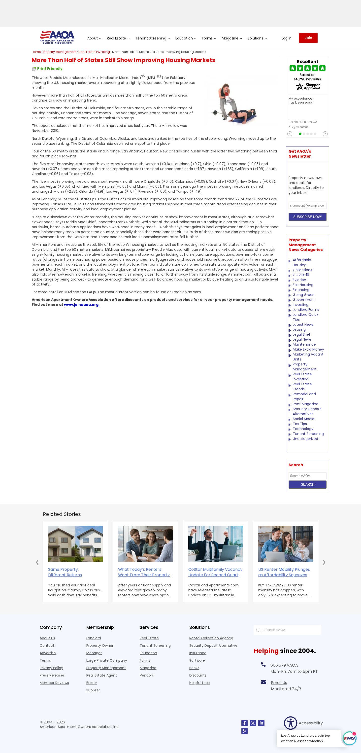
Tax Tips (300, 423)
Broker (91, 682)
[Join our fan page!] (244, 723)
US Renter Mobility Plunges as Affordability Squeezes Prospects (284, 572)
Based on (307, 76)
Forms (145, 660)
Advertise (48, 652)
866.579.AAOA (284, 665)
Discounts (197, 675)
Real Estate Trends (302, 387)
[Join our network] (261, 723)
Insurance (197, 652)
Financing (301, 289)
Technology (303, 428)
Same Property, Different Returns (65, 572)
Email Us (279, 682)
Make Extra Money (308, 349)
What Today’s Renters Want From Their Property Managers (144, 572)
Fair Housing (303, 284)
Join (308, 37)
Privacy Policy (51, 667)
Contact (47, 645)
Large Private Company (106, 660)
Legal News (302, 339)
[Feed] (244, 731)
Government (304, 299)
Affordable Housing (302, 262)
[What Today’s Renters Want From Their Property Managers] (145, 544)
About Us (47, 638)
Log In (287, 38)
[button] (37, 561)
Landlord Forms (306, 309)
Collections (302, 269)
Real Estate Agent (101, 675)
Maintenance (304, 344)
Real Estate (149, 638)
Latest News (303, 324)
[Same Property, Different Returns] (75, 544)
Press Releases (52, 675)
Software (197, 660)
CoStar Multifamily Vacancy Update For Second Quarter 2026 (215, 572)
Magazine (148, 667)
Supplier (93, 690)
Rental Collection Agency (211, 638)
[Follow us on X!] (253, 723)
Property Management (305, 367)
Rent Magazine (305, 403)
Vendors (147, 675)
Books (194, 667)
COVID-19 (301, 274)
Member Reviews (54, 682)
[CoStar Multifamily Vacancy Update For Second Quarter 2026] (215, 544)
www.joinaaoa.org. (81, 304)
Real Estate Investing (302, 377)
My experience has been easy (301, 101)
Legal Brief (301, 334)
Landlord (93, 638)
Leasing (299, 329)
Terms (45, 660)
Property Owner (99, 645)
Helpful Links (199, 682)
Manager (94, 652)
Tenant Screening (308, 433)
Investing (300, 304)
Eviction (299, 279)
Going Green (304, 294)
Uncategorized (305, 438)
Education (148, 652)
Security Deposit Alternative (213, 645)
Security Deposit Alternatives (307, 411)
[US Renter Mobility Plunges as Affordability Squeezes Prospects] (285, 544)
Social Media (303, 418)
